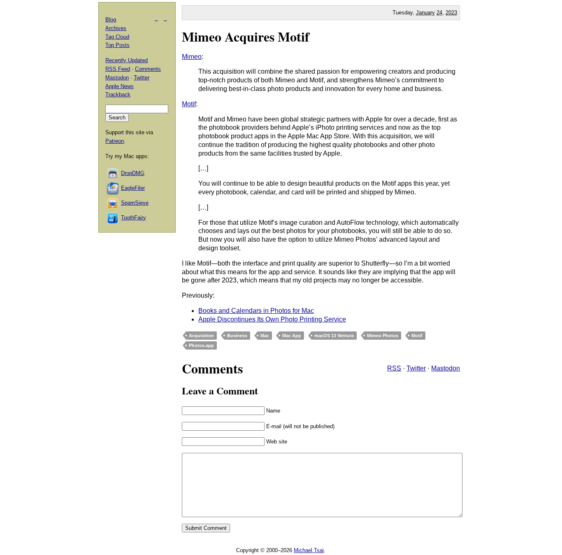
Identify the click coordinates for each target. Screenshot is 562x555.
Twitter (416, 368)
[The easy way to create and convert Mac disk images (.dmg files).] (113, 173)
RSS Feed (117, 69)
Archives (115, 28)
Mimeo (192, 56)
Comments (148, 69)
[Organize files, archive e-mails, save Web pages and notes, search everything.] (113, 188)
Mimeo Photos (382, 335)
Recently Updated (126, 60)
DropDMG (132, 173)
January (425, 12)
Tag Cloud (117, 37)
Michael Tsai (309, 550)
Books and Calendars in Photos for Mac (256, 310)
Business (237, 335)
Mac (264, 335)
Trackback (117, 94)
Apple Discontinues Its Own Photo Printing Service (272, 319)
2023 (451, 12)
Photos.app (201, 345)
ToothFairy (133, 218)
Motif (189, 103)
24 (439, 12)
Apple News (119, 86)
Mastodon (445, 368)
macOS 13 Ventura (334, 335)
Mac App (291, 335)
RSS (394, 368)
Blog (110, 19)
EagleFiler (133, 188)
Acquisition (201, 335)
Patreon (114, 141)
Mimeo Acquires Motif (245, 36)
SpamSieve (135, 203)
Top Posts (117, 45)
